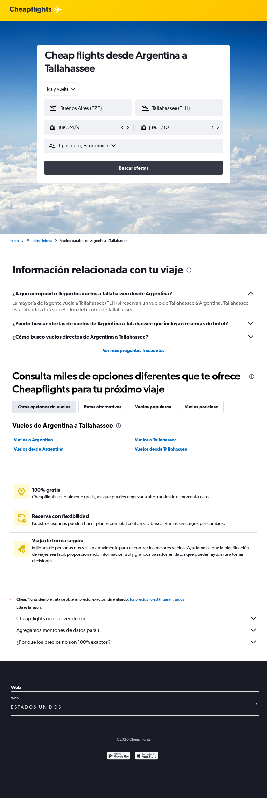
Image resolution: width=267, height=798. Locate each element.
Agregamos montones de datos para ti (58, 630)
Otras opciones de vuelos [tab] (44, 406)
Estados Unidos (39, 240)
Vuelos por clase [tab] (201, 406)
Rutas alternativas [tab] (102, 406)
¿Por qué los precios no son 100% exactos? (63, 642)
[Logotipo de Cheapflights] (30, 10)
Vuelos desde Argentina (38, 448)
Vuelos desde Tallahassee (161, 448)
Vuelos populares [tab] (153, 406)
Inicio (14, 240)
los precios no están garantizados (157, 599)
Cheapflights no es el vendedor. (51, 618)
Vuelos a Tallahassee (156, 439)
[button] (84, 127)
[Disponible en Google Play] (118, 756)
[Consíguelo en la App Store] (147, 756)
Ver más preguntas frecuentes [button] (133, 350)
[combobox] (61, 89)
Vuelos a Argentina (33, 439)
